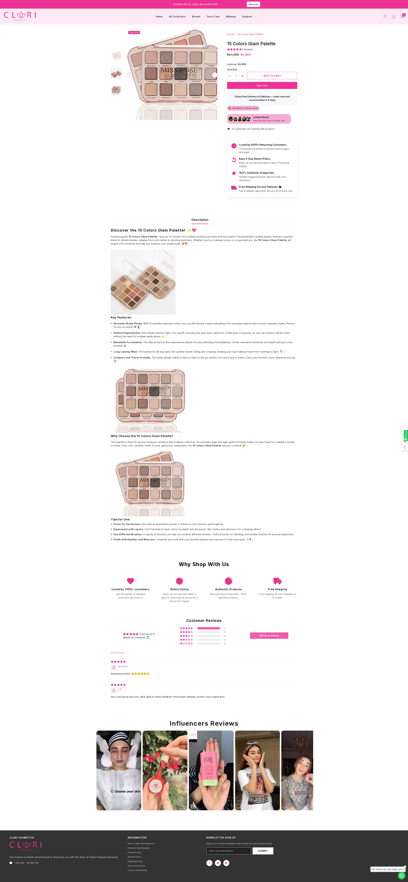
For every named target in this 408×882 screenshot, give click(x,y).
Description (200, 219)
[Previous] (129, 75)
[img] (118, 661)
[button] (234, 49)
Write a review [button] (269, 635)
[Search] (385, 16)
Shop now (253, 4)
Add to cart (272, 75)
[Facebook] (209, 863)
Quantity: (232, 69)
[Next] (215, 75)
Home (230, 34)
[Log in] (394, 16)
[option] (172, 74)
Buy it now (262, 85)
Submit (263, 850)
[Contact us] (401, 875)
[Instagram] (218, 863)
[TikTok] (226, 863)
